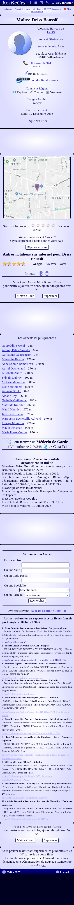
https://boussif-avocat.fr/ (14, 642)
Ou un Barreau (13, 595)
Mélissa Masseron (13, 382)
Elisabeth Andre (12, 373)
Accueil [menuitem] (62, 872)
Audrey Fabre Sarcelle (16, 350)
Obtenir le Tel (40, 64)
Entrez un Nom (13, 560)
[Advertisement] (37, 141)
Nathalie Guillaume (14, 400)
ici (44, 865)
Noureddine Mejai (13, 345)
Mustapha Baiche (13, 359)
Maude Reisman (12, 427)
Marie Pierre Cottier (14, 432)
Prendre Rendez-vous (44, 80)
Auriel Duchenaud (13, 368)
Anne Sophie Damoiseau (17, 364)
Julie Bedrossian (12, 414)
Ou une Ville (12, 570)
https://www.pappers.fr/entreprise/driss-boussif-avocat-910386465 (34, 660)
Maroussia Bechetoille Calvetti (21, 418)
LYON (51, 32)
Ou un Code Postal (16, 575)
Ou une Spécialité (15, 585)
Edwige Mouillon (13, 423)
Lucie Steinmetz (12, 386)
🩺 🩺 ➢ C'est (37, 444)
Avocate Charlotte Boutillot (48, 610)
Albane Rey (9, 396)
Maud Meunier (11, 409)
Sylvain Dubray (12, 377)
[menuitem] (62, 2)
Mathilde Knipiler (13, 405)
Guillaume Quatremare (16, 354)
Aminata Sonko (11, 391)
